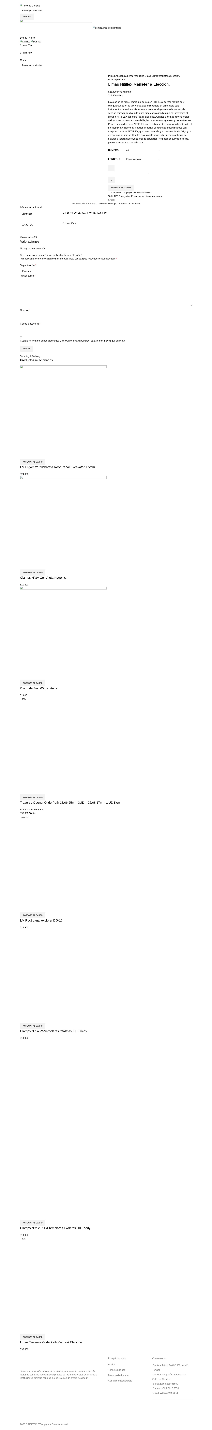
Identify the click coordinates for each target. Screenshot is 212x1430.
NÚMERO (113, 150)
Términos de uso (116, 1370)
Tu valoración (27, 276)
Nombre (25, 310)
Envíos (111, 1364)
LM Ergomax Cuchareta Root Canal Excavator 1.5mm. (58, 467)
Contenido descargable (120, 1380)
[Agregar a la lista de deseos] (39, 455)
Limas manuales (136, 76)
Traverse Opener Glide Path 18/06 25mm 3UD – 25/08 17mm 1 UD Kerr (70, 802)
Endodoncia (120, 76)
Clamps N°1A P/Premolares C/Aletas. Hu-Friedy (53, 1031)
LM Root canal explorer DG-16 (41, 920)
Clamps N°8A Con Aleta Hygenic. (43, 577)
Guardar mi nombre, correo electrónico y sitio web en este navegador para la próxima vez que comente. (72, 341)
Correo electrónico (30, 324)
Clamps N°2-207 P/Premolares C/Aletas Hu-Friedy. (55, 1228)
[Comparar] (23, 455)
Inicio (111, 76)
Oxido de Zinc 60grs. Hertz (38, 688)
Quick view (31, 455)
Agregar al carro (121, 188)
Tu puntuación (28, 265)
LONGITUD (114, 159)
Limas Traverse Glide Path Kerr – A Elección (51, 1342)
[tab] (83, 203)
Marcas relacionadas (119, 1375)
